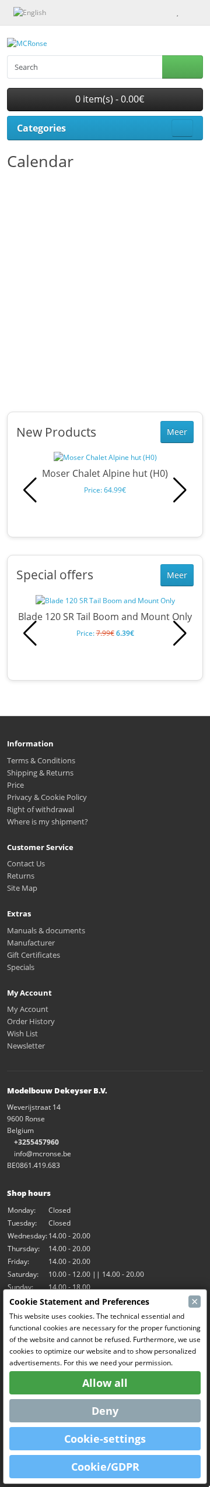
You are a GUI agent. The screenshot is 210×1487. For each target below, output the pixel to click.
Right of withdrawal (40, 809)
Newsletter (26, 1045)
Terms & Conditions (41, 760)
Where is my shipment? (47, 821)
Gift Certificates (33, 955)
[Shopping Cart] (188, 11)
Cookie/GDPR (105, 1467)
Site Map (22, 888)
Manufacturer (31, 942)
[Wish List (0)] (177, 11)
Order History (31, 1021)
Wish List (22, 1033)
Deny (105, 1411)
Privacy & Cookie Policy (47, 797)
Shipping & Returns (40, 772)
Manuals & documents (46, 930)
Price (15, 785)
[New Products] (62, 11)
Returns (20, 875)
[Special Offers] (75, 11)
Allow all (105, 1383)
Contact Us (26, 863)
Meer (177, 431)
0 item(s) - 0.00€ (108, 99)
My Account (27, 1009)
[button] (180, 490)
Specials (20, 967)
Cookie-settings (105, 1439)
